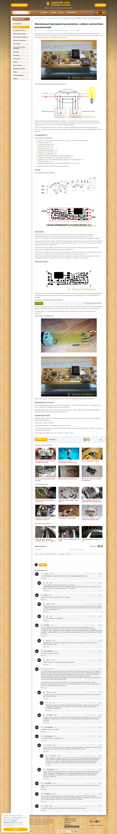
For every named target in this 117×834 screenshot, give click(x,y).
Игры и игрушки (17, 65)
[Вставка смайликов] (55, 554)
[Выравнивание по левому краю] (46, 554)
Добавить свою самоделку (70, 818)
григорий (46, 574)
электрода (46, 776)
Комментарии (73, 12)
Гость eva (48, 604)
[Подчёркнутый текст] (41, 554)
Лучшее (53, 12)
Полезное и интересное (19, 40)
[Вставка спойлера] (69, 554)
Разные (15, 72)
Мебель (15, 62)
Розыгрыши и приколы (19, 68)
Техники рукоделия (18, 75)
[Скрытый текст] (61, 554)
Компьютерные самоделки (20, 37)
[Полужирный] (36, 554)
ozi (47, 583)
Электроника (16, 27)
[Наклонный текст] (38, 554)
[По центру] (49, 554)
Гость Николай (52, 755)
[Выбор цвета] (58, 554)
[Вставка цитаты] (63, 554)
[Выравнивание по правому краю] (52, 554)
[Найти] (28, 12)
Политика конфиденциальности (72, 826)
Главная (44, 12)
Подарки (15, 78)
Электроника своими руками (61, 30)
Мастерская (16, 55)
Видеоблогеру (67, 822)
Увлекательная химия (19, 30)
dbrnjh (46, 806)
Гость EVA (49, 745)
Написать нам (67, 824)
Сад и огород (16, 43)
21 (79, 30)
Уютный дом (16, 58)
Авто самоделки (17, 23)
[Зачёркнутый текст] (43, 554)
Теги (62, 12)
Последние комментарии (70, 820)
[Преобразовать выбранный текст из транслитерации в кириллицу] (66, 554)
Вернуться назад (41, 439)
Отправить (43, 564)
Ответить (45, 578)
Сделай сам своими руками (58, 3)
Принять (15, 829)
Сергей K (46, 669)
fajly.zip (39, 303)
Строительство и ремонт (19, 33)
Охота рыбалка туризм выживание (19, 47)
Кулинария (16, 52)
